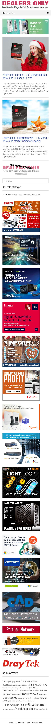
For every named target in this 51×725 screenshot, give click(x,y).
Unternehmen (37, 704)
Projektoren (42, 695)
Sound (4, 701)
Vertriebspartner (25, 709)
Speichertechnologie (24, 701)
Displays (25, 681)
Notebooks (43, 690)
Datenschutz (37, 722)
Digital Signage (11, 682)
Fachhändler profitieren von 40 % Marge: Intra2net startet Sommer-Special (25, 139)
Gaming (32, 684)
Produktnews (29, 694)
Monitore (21, 690)
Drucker (34, 681)
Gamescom (24, 685)
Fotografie (18, 685)
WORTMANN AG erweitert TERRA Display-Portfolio (21, 194)
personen (6, 694)
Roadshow (5, 698)
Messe (30, 688)
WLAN (40, 709)
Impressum (20, 722)
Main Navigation (8, 13)
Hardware (40, 684)
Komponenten (18, 688)
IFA (46, 685)
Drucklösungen (8, 684)
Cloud (4, 682)
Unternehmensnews (8, 709)
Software (43, 698)
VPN (37, 709)
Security (13, 697)
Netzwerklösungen (29, 690)
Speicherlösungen (12, 701)
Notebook (37, 690)
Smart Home (25, 698)
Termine (23, 704)
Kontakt (11, 723)
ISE (3, 688)
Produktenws (16, 695)
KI (5, 688)
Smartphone (34, 698)
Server (19, 698)
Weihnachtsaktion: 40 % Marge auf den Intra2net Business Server (24, 76)
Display (18, 682)
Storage (32, 701)
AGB (28, 722)
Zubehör (44, 709)
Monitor (16, 690)
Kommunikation (10, 688)
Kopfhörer (25, 688)
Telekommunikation (10, 704)
